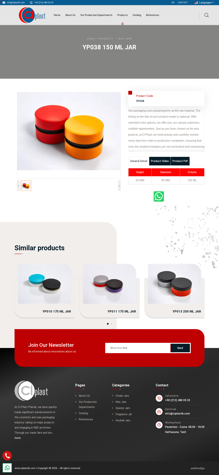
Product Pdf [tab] (180, 161)
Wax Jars (125, 39)
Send (180, 348)
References (152, 15)
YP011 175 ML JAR (122, 311)
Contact (183, 2)
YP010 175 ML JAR (57, 311)
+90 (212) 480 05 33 (43, 2)
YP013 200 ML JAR (187, 311)
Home (57, 15)
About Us (70, 15)
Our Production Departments (96, 15)
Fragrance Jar (123, 414)
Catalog (137, 15)
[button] (108, 324)
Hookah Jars (122, 420)
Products (122, 15)
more (18, 438)
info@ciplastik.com (16, 2)
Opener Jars (122, 408)
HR (173, 2)
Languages (205, 2)
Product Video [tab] (160, 161)
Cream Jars (122, 395)
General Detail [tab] (138, 161)
